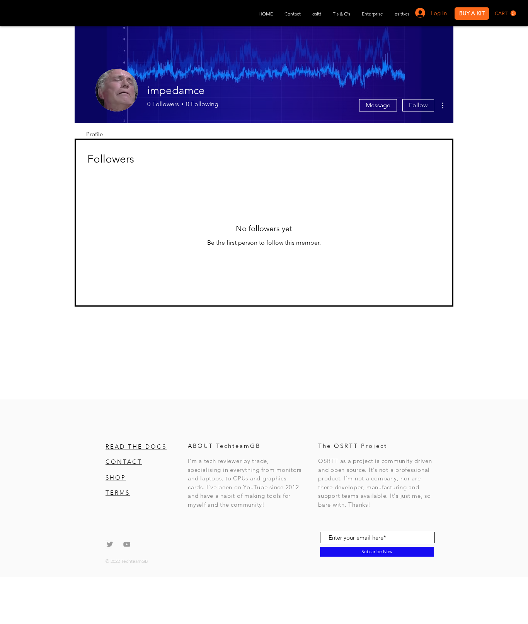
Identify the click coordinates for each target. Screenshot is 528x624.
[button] (505, 13)
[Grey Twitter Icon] (110, 544)
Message (378, 105)
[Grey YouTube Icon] (127, 544)
